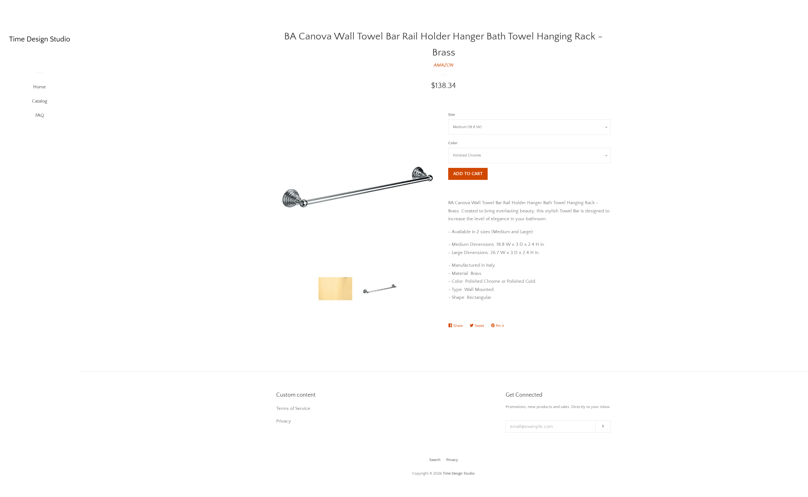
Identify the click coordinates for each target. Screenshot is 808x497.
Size (451, 115)
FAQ (39, 115)
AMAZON (444, 65)
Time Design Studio (459, 473)
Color (452, 143)
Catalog (39, 101)
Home (39, 87)
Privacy (452, 460)
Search (435, 460)
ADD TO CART (468, 173)
